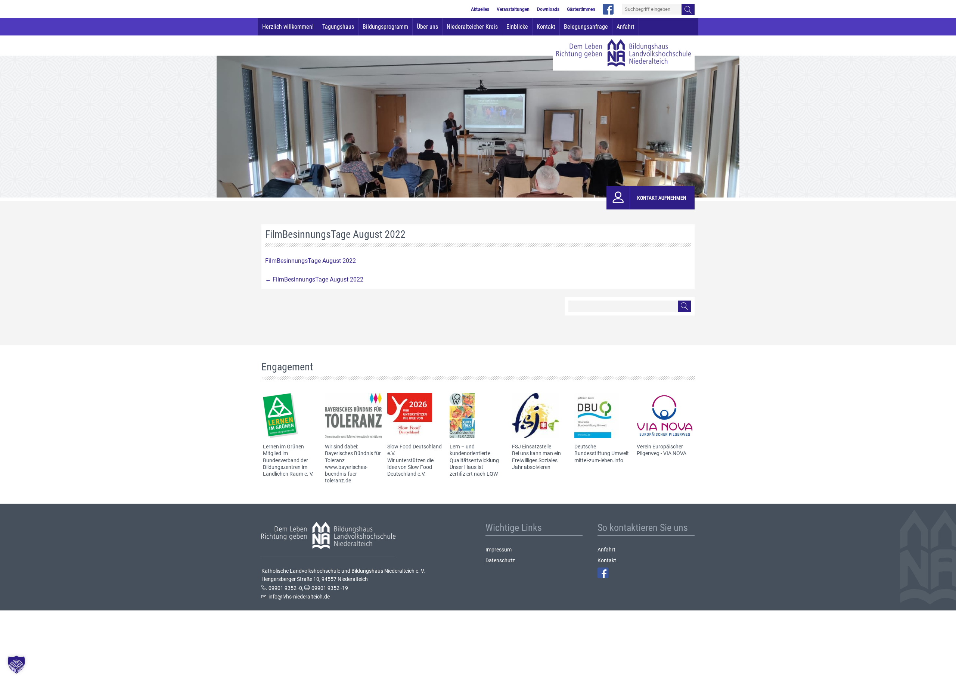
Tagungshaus (338, 26)
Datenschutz (500, 560)
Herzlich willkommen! (288, 26)
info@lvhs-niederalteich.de (299, 597)
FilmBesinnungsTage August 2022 (310, 260)
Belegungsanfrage (586, 26)
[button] (16, 664)
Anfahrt (625, 26)
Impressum (498, 550)
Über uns (427, 26)
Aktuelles (480, 9)
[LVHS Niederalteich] (624, 53)
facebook (608, 9)
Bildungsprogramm (385, 26)
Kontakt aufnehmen (661, 198)
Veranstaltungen (513, 9)
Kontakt (546, 26)
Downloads (548, 9)
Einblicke (517, 26)
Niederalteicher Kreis (472, 26)
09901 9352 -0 (285, 588)
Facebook (603, 573)
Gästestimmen (581, 9)
